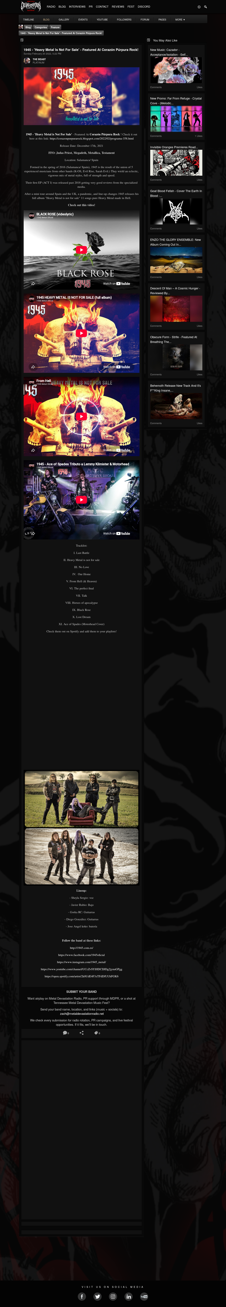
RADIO (51, 6)
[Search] (205, 6)
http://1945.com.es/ (81, 948)
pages (162, 19)
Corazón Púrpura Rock (105, 134)
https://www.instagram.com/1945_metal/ (81, 962)
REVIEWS (118, 6)
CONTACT (102, 6)
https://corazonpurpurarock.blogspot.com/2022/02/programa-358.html (92, 138)
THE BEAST (39, 59)
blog (46, 19)
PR (91, 6)
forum (145, 19)
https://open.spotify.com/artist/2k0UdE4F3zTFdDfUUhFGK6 (81, 976)
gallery (64, 19)
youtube (102, 19)
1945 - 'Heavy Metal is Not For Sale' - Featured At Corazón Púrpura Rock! (61, 33)
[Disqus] (81, 1087)
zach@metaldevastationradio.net (81, 1013)
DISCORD (144, 6)
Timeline (28, 19)
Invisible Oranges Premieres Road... (174, 147)
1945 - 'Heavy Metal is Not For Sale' (49, 134)
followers (124, 19)
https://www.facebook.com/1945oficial (81, 955)
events (83, 19)
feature (55, 27)
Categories (41, 27)
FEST (131, 6)
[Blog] (22, 40)
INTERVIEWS (77, 6)
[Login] (199, 6)
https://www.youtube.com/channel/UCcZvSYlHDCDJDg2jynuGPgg (81, 969)
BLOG (62, 6)
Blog (28, 27)
